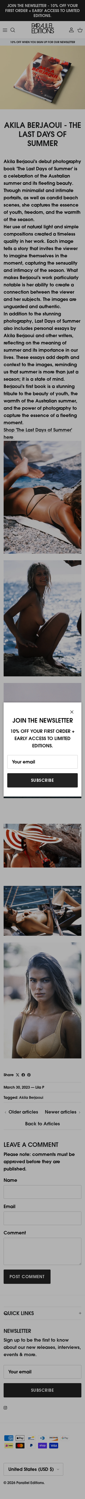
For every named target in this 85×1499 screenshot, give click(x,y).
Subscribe (42, 780)
